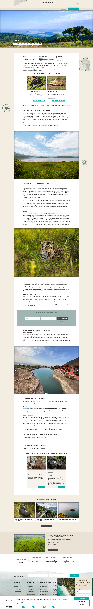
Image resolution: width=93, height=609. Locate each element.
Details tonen (59, 606)
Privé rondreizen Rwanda (34, 91)
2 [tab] (46, 393)
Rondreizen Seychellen (31, 594)
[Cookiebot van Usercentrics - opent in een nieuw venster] (9, 607)
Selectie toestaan (82, 601)
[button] (52, 544)
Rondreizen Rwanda (30, 589)
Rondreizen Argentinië (44, 594)
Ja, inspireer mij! (62, 318)
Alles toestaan (82, 598)
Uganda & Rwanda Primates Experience (54, 472)
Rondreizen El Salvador (44, 591)
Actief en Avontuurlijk (60, 59)
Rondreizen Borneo (17, 586)
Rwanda (57, 57)
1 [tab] (45, 393)
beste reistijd (27, 408)
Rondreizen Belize (43, 586)
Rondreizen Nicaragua (44, 589)
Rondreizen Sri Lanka (18, 589)
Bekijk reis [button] (40, 487)
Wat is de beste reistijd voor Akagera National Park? (36, 440)
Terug (25, 491)
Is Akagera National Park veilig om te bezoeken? (35, 437)
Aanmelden (74, 575)
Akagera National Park (28, 113)
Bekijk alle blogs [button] (46, 526)
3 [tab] (47, 393)
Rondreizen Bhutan (17, 591)
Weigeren (82, 604)
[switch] (33, 607)
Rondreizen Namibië (30, 586)
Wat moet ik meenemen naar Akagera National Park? (36, 448)
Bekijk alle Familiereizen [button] (58, 100)
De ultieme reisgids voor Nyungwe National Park (46, 520)
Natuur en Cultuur (59, 60)
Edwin (38, 105)
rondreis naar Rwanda (42, 428)
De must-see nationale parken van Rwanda (24, 520)
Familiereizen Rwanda (53, 91)
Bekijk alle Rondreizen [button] (38, 100)
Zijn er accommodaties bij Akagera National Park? (35, 445)
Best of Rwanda (31, 471)
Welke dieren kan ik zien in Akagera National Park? (35, 442)
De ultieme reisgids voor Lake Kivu (68, 519)
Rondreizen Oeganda (30, 591)
